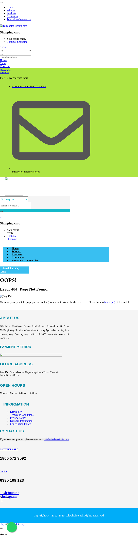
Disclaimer (16, 411)
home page (110, 302)
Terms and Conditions (21, 414)
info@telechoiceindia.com (56, 439)
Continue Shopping (17, 41)
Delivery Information (21, 420)
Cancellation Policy (20, 423)
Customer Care (9, 449)
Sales (3, 471)
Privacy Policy (18, 417)
